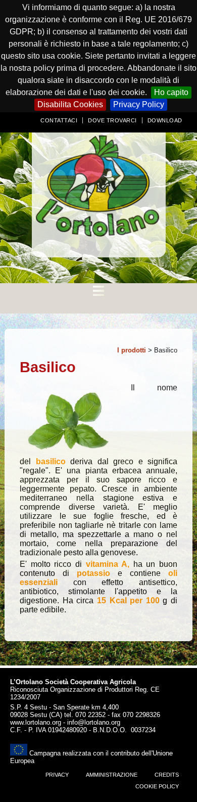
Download (164, 120)
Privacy (57, 775)
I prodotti (131, 350)
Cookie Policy (157, 786)
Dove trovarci (112, 120)
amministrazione (111, 775)
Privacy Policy (138, 104)
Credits (167, 775)
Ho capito (171, 92)
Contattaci (58, 120)
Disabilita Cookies (70, 104)
